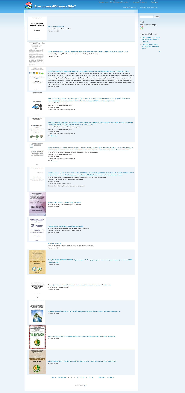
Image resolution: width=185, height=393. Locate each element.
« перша (53, 377)
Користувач (154, 2)
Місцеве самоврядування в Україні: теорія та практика (64, 202)
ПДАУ (85, 385)
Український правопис (129, 7)
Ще (159, 51)
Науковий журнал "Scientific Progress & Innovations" (114, 2)
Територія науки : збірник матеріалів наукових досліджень (65, 226)
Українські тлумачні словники (149, 7)
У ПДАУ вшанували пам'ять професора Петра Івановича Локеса (150, 46)
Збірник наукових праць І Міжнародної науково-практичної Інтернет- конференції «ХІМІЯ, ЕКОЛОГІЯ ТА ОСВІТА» (82, 361)
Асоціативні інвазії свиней (56, 26)
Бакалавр (54, 136)
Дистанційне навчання (140, 2)
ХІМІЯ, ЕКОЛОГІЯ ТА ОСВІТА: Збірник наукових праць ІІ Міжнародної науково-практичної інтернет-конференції (81, 336)
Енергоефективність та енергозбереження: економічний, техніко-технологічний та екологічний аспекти (79, 285)
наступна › (102, 377)
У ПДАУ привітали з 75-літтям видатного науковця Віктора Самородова (151, 39)
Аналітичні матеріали (54, 243)
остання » (110, 377)
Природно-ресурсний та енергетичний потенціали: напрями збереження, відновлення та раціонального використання (84, 311)
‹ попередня (62, 377)
